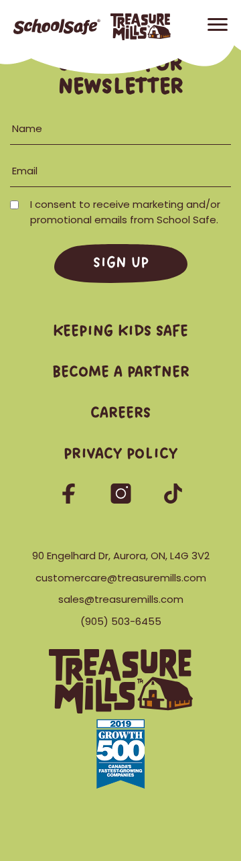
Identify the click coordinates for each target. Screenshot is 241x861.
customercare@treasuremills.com (120, 578)
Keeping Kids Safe (120, 331)
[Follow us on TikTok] (173, 500)
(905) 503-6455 (120, 621)
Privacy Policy (120, 454)
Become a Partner (120, 372)
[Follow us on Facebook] (70, 500)
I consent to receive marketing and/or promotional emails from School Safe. (126, 212)
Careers (120, 413)
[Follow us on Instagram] (122, 500)
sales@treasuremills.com (120, 599)
